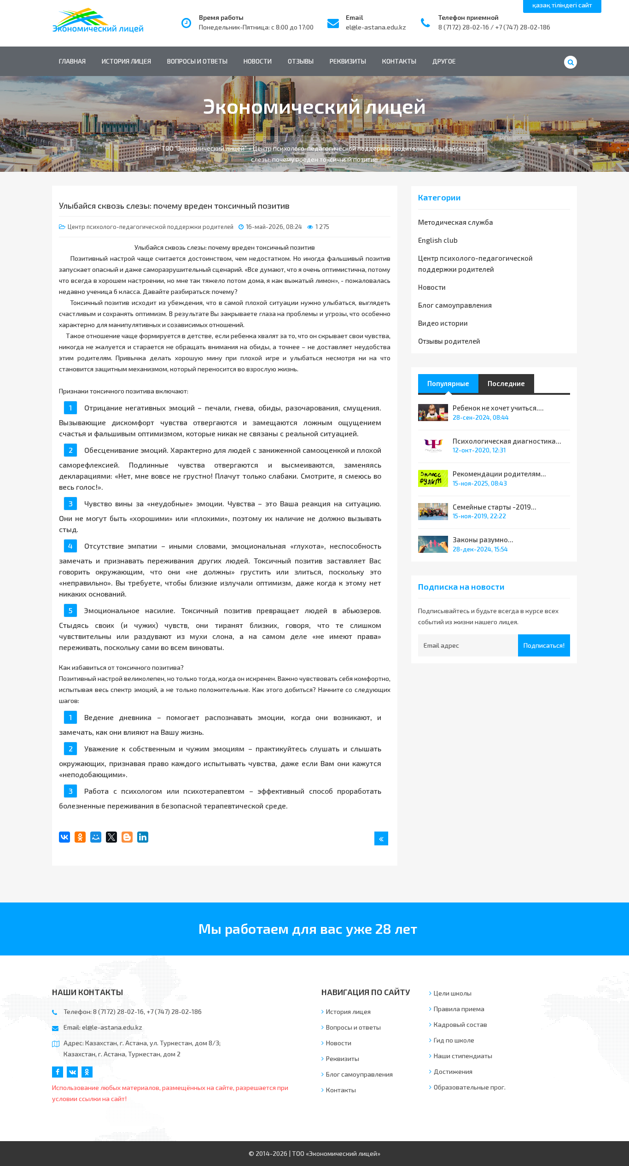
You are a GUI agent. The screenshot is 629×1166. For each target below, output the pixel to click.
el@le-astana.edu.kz (376, 27)
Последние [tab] (506, 383)
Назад (381, 838)
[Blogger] (127, 837)
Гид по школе (454, 1040)
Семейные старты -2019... (494, 507)
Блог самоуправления (455, 305)
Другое (444, 61)
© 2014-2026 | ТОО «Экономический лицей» (314, 1153)
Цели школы (453, 993)
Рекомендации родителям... (499, 473)
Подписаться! (544, 645)
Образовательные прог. (470, 1087)
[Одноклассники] (80, 837)
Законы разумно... (483, 539)
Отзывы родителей (449, 341)
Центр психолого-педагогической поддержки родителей (150, 226)
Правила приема (459, 1009)
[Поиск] (570, 62)
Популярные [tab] (448, 383)
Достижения (453, 1071)
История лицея (126, 61)
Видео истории (443, 323)
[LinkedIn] (142, 837)
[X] (111, 837)
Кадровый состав (460, 1024)
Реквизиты (348, 61)
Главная (72, 61)
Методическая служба (455, 222)
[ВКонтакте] (64, 837)
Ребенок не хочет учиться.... (498, 408)
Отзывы (301, 61)
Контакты (399, 61)
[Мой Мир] (95, 837)
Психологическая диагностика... (507, 441)
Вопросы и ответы (197, 61)
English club (438, 240)
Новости (258, 61)
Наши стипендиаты (463, 1056)
